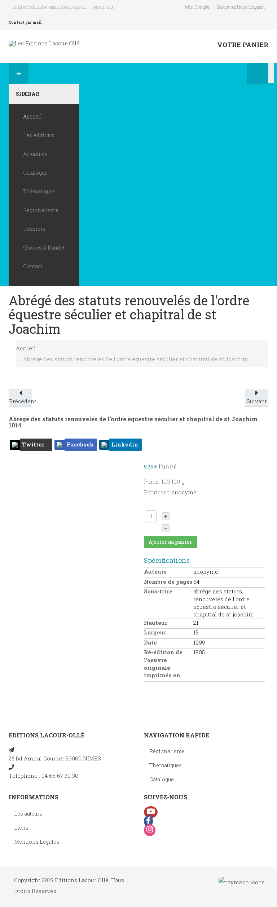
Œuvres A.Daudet (44, 247)
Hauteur (155, 622)
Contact (32, 266)
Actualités (35, 154)
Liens (21, 827)
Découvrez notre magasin (241, 7)
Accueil (32, 116)
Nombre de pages (168, 581)
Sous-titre (158, 591)
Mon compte (197, 7)
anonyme (184, 492)
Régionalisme (40, 210)
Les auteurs (28, 813)
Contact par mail (25, 22)
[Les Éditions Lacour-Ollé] (44, 43)
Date (150, 642)
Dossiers (34, 228)
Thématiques (39, 191)
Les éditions (38, 135)
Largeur (155, 632)
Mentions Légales (36, 841)
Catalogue (35, 172)
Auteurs (155, 571)
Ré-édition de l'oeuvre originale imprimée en (163, 663)
